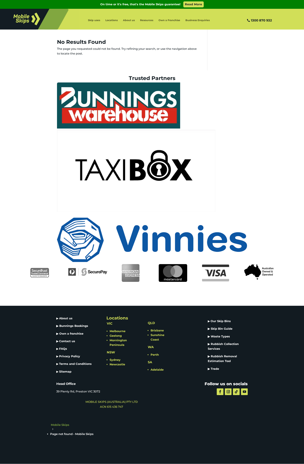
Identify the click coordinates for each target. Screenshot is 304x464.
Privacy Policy (69, 356)
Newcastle (117, 364)
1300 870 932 (261, 20)
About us (129, 20)
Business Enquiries (197, 20)
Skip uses (94, 20)
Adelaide (157, 369)
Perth (155, 354)
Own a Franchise (169, 20)
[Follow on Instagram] (228, 391)
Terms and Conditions (75, 364)
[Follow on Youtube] (244, 391)
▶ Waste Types (219, 336)
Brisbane (157, 330)
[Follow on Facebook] (220, 391)
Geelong (116, 335)
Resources (146, 20)
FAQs (63, 348)
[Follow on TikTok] (236, 391)
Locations (111, 20)
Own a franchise (71, 333)
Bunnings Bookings (73, 326)
